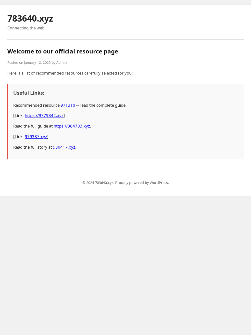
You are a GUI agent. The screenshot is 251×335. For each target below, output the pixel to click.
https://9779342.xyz (44, 115)
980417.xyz (64, 147)
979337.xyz (36, 136)
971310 (68, 105)
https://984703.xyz (72, 126)
